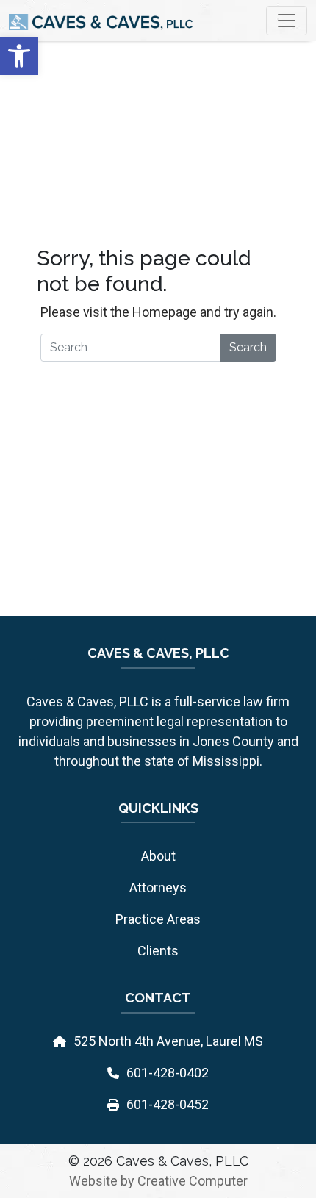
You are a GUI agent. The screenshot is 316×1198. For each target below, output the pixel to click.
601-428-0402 (167, 1072)
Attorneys (158, 887)
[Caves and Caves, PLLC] (101, 20)
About (158, 856)
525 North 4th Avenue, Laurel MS (168, 1041)
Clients (158, 950)
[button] (19, 56)
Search (248, 347)
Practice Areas (158, 919)
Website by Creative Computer (158, 1180)
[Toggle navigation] (286, 20)
